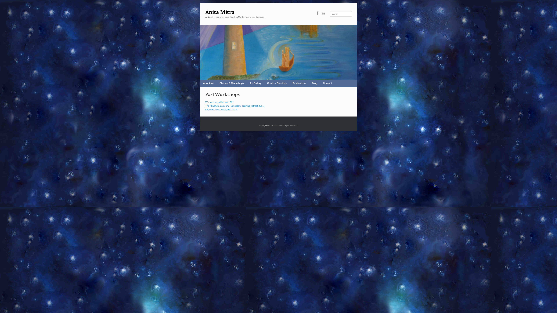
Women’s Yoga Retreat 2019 (219, 102)
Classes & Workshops (231, 83)
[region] (278, 52)
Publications (299, 83)
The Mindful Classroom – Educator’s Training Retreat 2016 (234, 105)
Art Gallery (255, 83)
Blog (314, 83)
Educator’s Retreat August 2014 (221, 109)
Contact (327, 83)
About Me (208, 83)
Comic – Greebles (277, 83)
